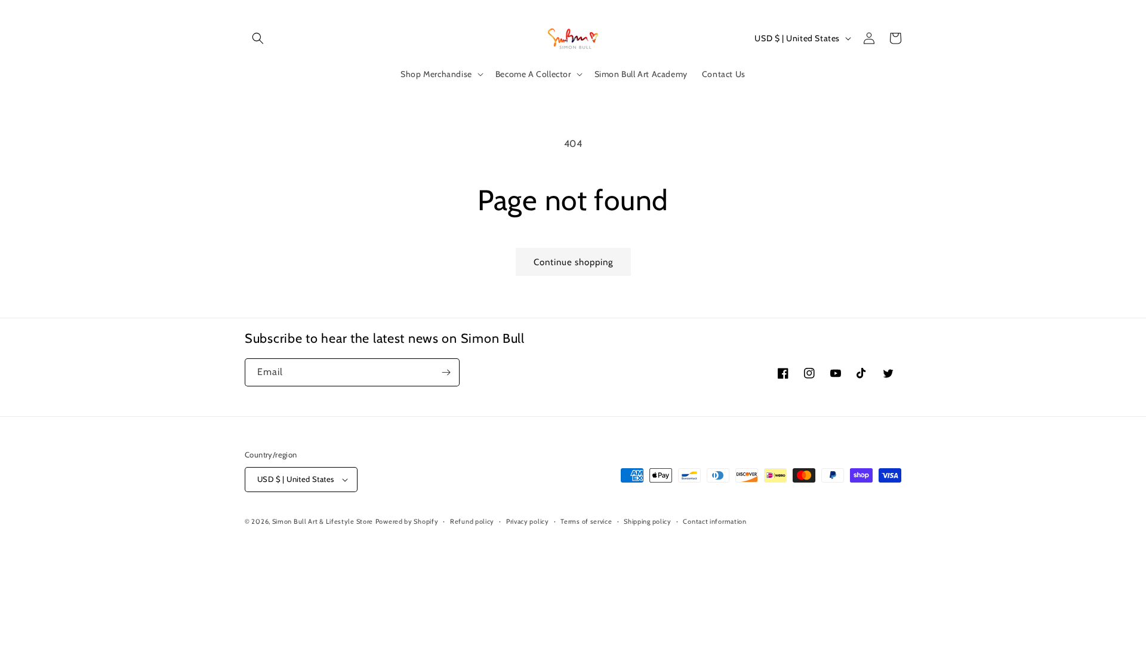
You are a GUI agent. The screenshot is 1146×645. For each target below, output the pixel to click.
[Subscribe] (446, 372)
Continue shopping (573, 262)
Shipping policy (647, 521)
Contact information (714, 521)
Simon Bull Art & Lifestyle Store (322, 521)
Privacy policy (527, 521)
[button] (258, 38)
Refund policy (472, 521)
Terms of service (586, 521)
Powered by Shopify (407, 521)
